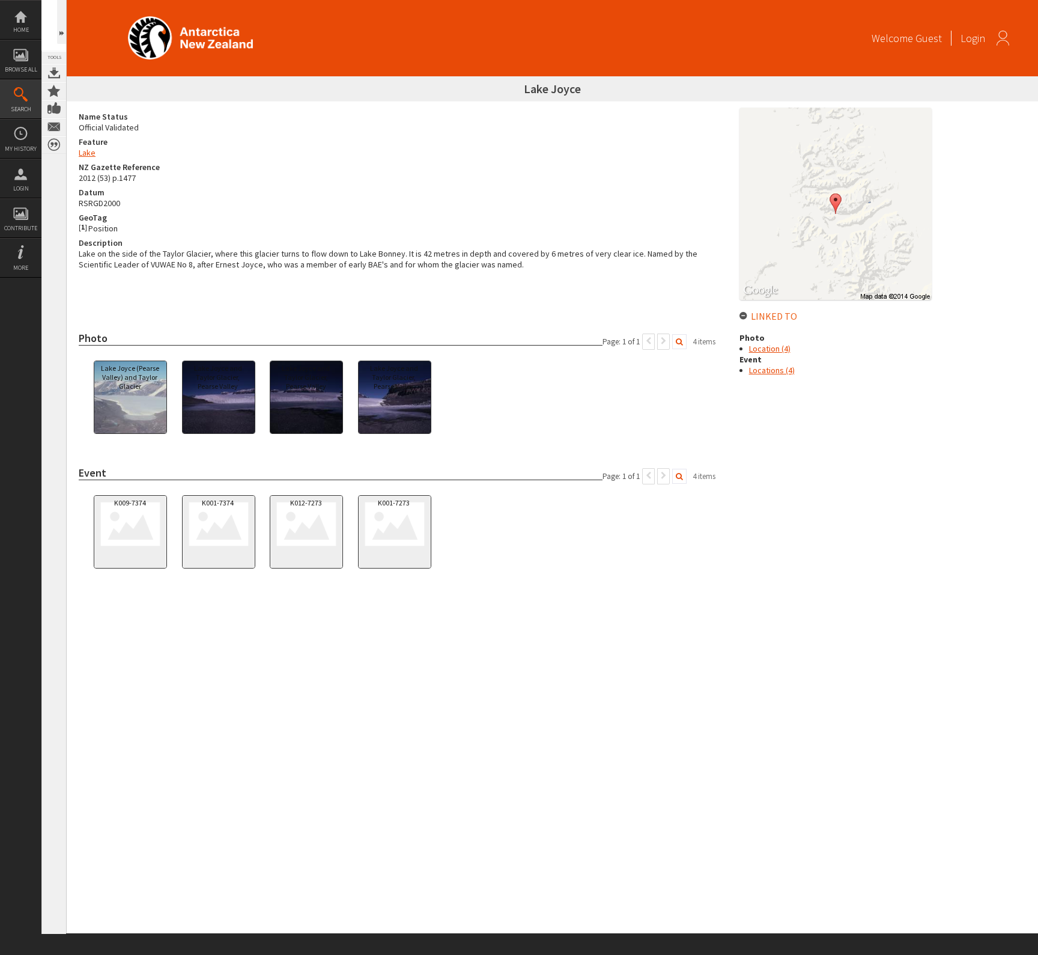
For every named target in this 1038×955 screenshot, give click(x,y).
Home (21, 30)
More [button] (20, 268)
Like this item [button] (54, 109)
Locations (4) (772, 370)
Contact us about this (54, 127)
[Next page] (663, 342)
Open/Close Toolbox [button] (61, 22)
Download (54, 73)
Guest (928, 38)
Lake (87, 152)
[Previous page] (648, 342)
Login (21, 188)
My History (21, 149)
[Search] (679, 341)
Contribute (20, 228)
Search (21, 109)
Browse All (21, 69)
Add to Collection (54, 91)
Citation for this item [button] (54, 145)
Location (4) (770, 348)
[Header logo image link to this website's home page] (190, 20)
